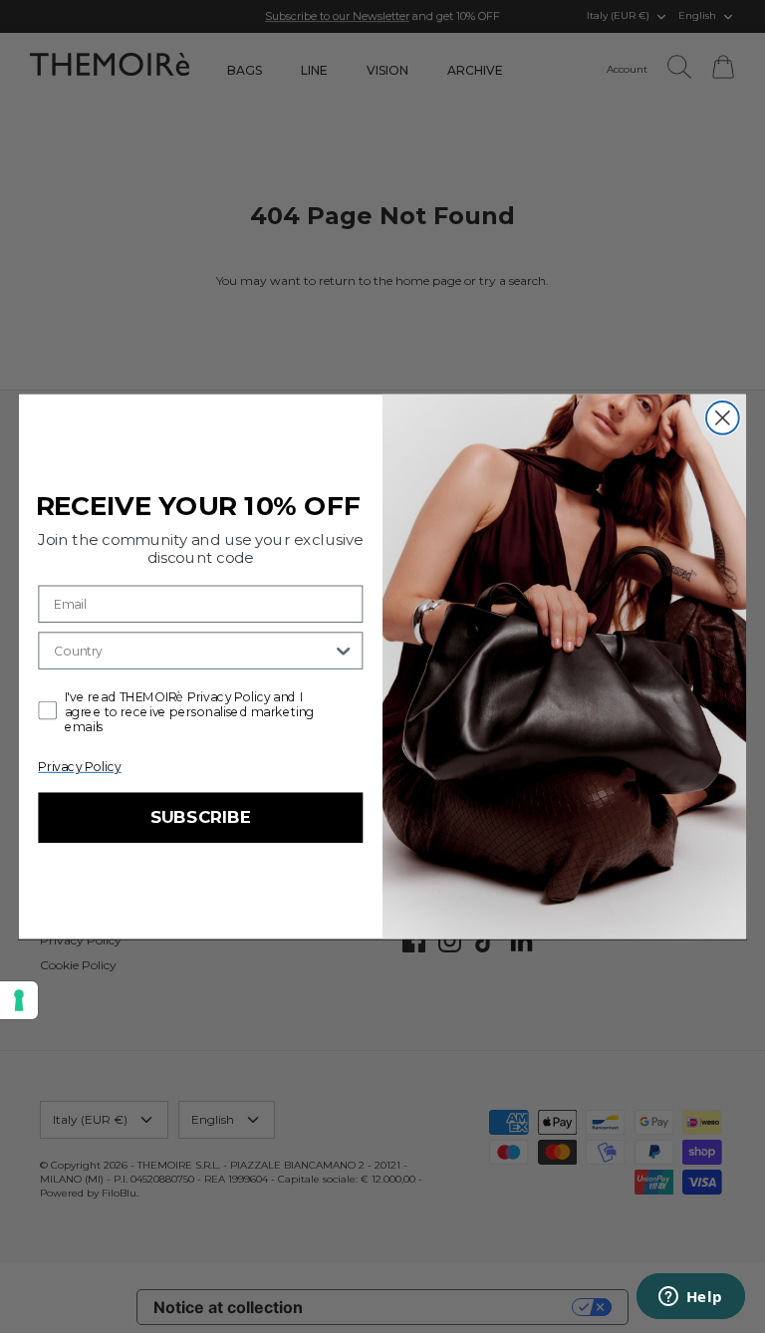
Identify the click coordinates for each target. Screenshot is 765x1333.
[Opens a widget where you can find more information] (690, 1298)
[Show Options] (343, 650)
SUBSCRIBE (200, 817)
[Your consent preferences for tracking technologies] (19, 1000)
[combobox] (193, 650)
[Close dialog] (722, 417)
